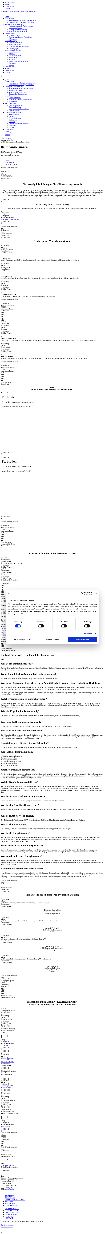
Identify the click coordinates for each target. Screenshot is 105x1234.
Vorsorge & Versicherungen (14, 24)
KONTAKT (9, 1218)
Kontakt (7, 8)
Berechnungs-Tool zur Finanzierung (20, 37)
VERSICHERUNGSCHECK (15, 1200)
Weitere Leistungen (11, 41)
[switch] (41, 625)
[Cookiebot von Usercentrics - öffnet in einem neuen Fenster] (83, 593)
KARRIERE (9, 1201)
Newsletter (12, 63)
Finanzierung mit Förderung (10, 219)
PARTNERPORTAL (12, 1209)
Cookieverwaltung (7, 1225)
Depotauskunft (14, 48)
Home (7, 17)
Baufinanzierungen (15, 35)
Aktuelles (12, 54)
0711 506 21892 (6, 1088)
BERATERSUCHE (11, 1205)
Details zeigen (88, 633)
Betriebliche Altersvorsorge (18, 31)
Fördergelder (13, 39)
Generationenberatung (16, 42)
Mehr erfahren (5, 1126)
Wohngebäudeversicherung (18, 30)
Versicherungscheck (15, 28)
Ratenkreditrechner (15, 44)
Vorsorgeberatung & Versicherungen (21, 26)
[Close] (1, 1232)
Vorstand (12, 59)
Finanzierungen (10, 33)
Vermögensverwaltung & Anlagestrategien (22, 20)
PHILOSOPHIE (10, 1203)
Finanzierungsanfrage (8, 1165)
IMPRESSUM (9, 1216)
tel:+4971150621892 (7, 1062)
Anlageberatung (10, 18)
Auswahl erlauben (52, 639)
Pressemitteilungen (15, 55)
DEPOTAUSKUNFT (12, 1212)
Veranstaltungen (14, 52)
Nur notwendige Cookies (22, 639)
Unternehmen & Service (13, 50)
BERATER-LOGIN (11, 1210)
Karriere (7, 4)
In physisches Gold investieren (19, 46)
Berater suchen (10, 2)
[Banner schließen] (96, 593)
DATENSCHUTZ (11, 1214)
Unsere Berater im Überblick (18, 61)
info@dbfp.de (11, 1189)
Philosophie (13, 57)
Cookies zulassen (82, 639)
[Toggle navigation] (1, 76)
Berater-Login (9, 6)
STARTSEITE (10, 1196)
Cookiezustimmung (7, 1227)
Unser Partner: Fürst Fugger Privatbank (21, 22)
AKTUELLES (10, 1198)
